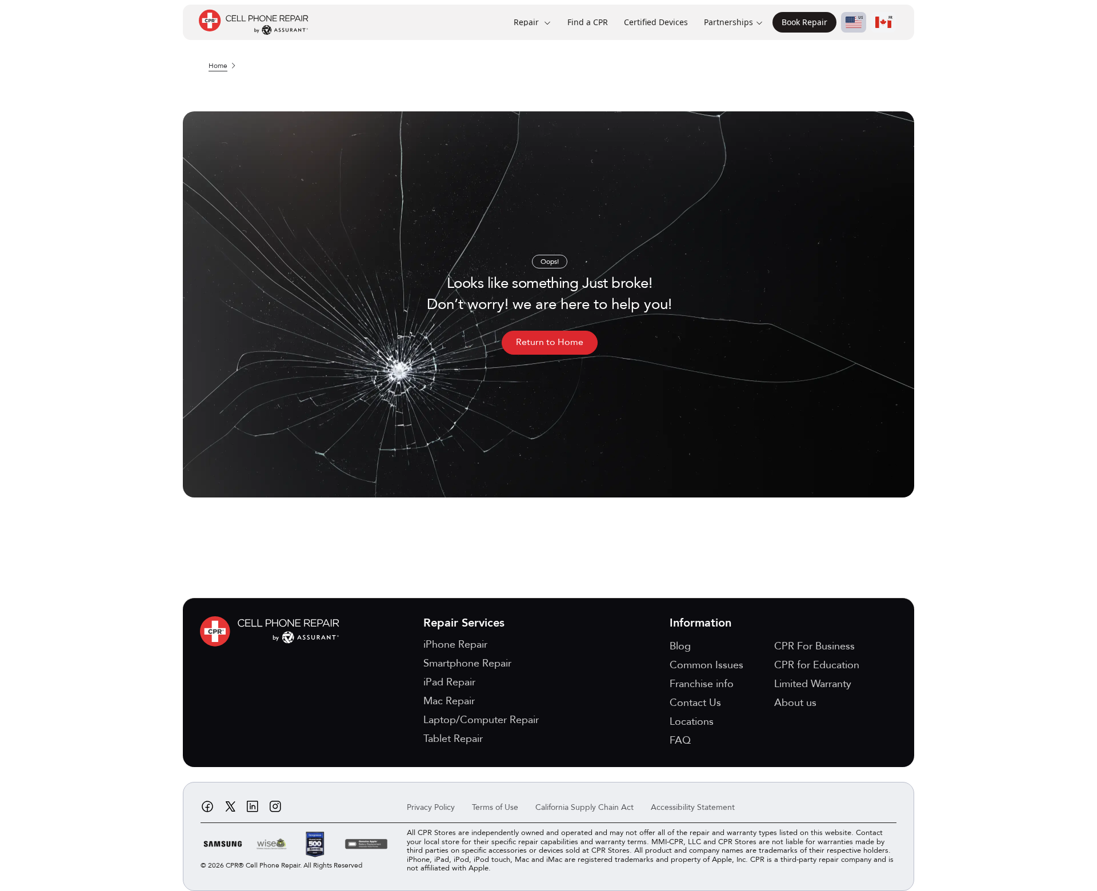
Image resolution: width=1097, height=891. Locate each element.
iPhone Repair (455, 644)
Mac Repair (449, 701)
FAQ (680, 740)
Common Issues (706, 665)
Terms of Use (495, 807)
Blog (680, 646)
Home (218, 66)
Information (700, 623)
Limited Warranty (812, 684)
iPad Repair (449, 682)
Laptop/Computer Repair (481, 720)
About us (795, 703)
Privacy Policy (431, 807)
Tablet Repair (453, 739)
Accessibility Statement (693, 807)
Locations (692, 722)
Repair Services (464, 623)
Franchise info (702, 684)
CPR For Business (814, 646)
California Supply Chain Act (584, 807)
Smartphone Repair (467, 663)
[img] (272, 631)
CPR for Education (816, 665)
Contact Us (695, 703)
